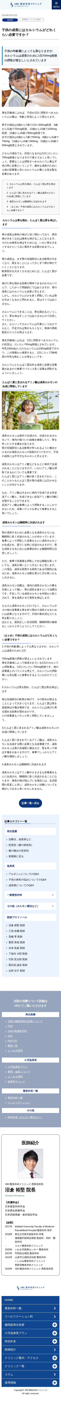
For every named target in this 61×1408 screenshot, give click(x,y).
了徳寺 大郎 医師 (18, 953)
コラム (9, 1374)
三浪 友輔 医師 (17, 931)
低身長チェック (16, 1081)
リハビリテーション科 (19, 1316)
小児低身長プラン (18, 1067)
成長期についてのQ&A (31, 19)
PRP (10, 1026)
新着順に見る (16, 856)
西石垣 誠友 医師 (18, 965)
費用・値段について (19, 1071)
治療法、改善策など (20, 839)
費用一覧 (13, 1045)
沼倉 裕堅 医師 (17, 925)
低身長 (10, 20)
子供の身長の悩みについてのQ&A (27, 879)
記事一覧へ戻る (30, 803)
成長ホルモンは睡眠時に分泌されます (27, 201)
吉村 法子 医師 (17, 970)
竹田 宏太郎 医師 (18, 959)
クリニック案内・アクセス (21, 1357)
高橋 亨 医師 (15, 936)
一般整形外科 (14, 895)
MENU (56, 7)
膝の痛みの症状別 (19, 850)
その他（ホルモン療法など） (23, 906)
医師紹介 (10, 1349)
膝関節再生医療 (14, 1324)
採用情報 (10, 1382)
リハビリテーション (19, 1102)
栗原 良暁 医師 (17, 942)
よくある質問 (15, 1050)
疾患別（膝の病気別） (21, 845)
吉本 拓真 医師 (17, 948)
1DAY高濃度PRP (17, 1031)
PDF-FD (12, 1041)
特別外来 (10, 1341)
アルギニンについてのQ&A (24, 874)
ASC (10, 1036)
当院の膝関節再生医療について (25, 1021)
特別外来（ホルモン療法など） (25, 1117)
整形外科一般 (15, 1097)
